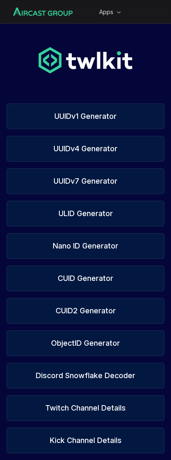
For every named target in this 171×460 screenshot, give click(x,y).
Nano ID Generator (85, 245)
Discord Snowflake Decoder (85, 375)
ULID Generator (86, 213)
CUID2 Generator (86, 310)
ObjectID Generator (85, 343)
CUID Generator (85, 278)
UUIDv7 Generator (85, 181)
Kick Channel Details (86, 440)
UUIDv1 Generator (85, 116)
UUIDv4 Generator (85, 148)
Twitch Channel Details (85, 407)
